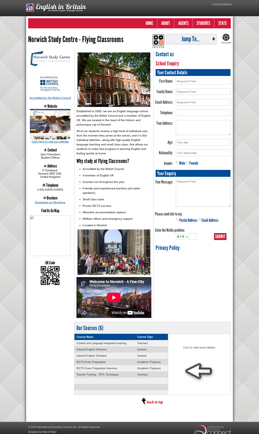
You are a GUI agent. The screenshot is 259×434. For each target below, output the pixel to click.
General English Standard (91, 355)
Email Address (210, 220)
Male (182, 163)
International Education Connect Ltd (56, 427)
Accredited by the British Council (50, 97)
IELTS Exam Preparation (91, 362)
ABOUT (165, 23)
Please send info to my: (169, 214)
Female (193, 163)
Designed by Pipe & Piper (42, 432)
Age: (170, 142)
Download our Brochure (50, 202)
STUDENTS (203, 23)
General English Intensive (91, 349)
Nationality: (166, 153)
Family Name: (165, 91)
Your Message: (164, 182)
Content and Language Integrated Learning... (102, 343)
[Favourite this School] (226, 39)
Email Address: (164, 102)
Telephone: (166, 112)
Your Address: (164, 123)
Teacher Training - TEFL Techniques (97, 374)
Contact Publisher (222, 4)
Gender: (168, 163)
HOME (149, 23)
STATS (222, 23)
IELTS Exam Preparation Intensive (96, 368)
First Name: (166, 81)
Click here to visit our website (50, 141)
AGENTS (183, 23)
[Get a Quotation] (157, 39)
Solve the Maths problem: (170, 230)
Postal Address (188, 220)
